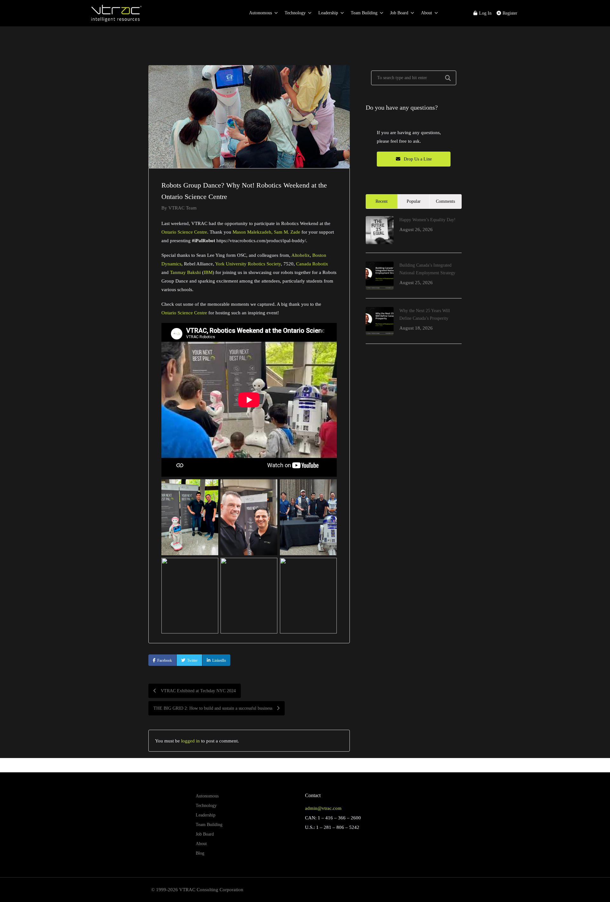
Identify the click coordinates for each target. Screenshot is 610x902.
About (426, 12)
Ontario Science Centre (184, 232)
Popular (414, 201)
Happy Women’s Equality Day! (427, 219)
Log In (484, 13)
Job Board (399, 12)
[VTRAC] (116, 16)
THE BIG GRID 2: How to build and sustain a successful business (213, 708)
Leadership (328, 12)
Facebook (164, 660)
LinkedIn (219, 660)
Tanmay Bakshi (185, 272)
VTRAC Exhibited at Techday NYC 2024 (197, 690)
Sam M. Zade (287, 232)
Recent (382, 201)
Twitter (192, 660)
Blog (200, 853)
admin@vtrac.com (323, 808)
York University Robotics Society (248, 263)
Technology (295, 12)
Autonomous (260, 12)
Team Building (364, 12)
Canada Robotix (312, 263)
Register (509, 13)
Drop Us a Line (417, 159)
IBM (208, 272)
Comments (445, 201)
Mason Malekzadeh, (253, 232)
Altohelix (300, 255)
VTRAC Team (182, 207)
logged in (190, 740)
